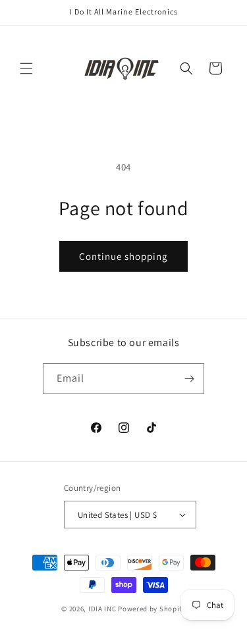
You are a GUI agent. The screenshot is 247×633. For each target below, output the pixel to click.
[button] (26, 68)
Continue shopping (123, 256)
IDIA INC (102, 608)
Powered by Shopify (152, 608)
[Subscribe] (189, 378)
